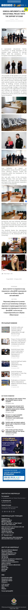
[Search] (19, 1)
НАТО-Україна (5, 585)
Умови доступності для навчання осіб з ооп (12, 527)
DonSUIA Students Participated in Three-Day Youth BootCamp (18, 373)
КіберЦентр (4, 582)
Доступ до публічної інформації (9, 550)
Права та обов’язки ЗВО (7, 532)
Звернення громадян (6, 551)
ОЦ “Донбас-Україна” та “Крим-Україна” (11, 523)
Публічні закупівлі (6, 563)
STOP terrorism (5, 584)
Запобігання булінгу (6, 530)
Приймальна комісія (6, 520)
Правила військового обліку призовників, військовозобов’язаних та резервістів (12, 538)
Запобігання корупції (6, 531)
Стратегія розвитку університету (9, 562)
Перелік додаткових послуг (8, 524)
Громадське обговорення (7, 560)
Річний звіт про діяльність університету (11, 559)
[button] (26, 9)
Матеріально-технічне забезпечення (10, 565)
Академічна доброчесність (8, 554)
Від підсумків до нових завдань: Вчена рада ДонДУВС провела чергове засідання (16, 400)
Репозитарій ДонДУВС (7, 591)
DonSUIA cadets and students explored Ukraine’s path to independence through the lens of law (17, 330)
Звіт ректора (4, 557)
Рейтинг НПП (4, 568)
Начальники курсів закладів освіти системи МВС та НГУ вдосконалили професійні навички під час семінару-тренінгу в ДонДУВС (15, 408)
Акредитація (4, 556)
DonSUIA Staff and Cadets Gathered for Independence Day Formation (18, 363)
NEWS (4, 29)
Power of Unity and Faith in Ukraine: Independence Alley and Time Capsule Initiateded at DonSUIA (18, 341)
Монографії (4, 569)
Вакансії (3, 571)
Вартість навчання (6, 521)
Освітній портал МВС (6, 577)
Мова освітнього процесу (8, 528)
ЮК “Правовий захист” (7, 535)
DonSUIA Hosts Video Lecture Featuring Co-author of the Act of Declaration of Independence (17, 352)
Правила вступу (5, 518)
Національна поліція (6, 579)
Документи (4, 566)
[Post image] (5, 330)
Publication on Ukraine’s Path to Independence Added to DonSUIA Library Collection (18, 382)
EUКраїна (3, 588)
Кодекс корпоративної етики (8, 553)
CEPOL (3, 587)
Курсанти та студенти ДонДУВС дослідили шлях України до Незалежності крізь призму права (14, 416)
